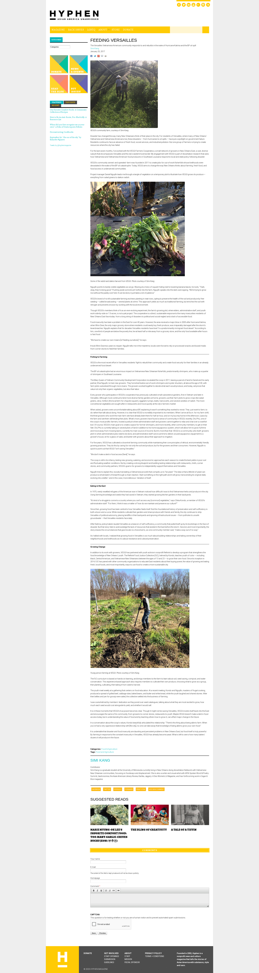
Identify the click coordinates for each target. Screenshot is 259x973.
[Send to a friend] (102, 56)
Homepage (95, 878)
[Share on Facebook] (91, 56)
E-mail (93, 867)
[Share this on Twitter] (95, 56)
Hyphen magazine (62, 959)
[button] (94, 890)
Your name (95, 859)
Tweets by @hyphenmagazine (60, 145)
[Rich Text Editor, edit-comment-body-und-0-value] (150, 898)
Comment (95, 886)
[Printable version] (105, 56)
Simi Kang (100, 760)
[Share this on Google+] (98, 56)
